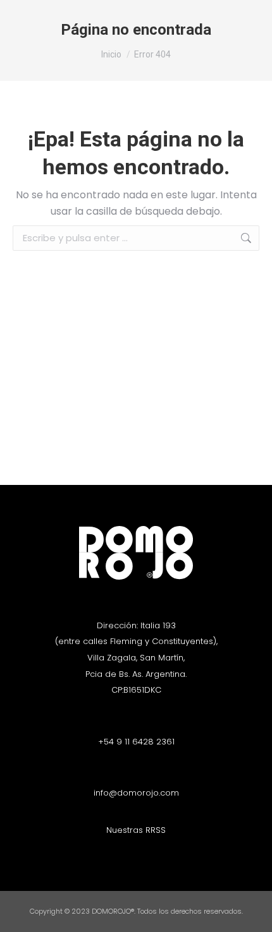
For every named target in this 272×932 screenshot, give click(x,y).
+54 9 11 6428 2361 (136, 742)
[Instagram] (125, 853)
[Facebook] (147, 853)
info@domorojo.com (136, 793)
